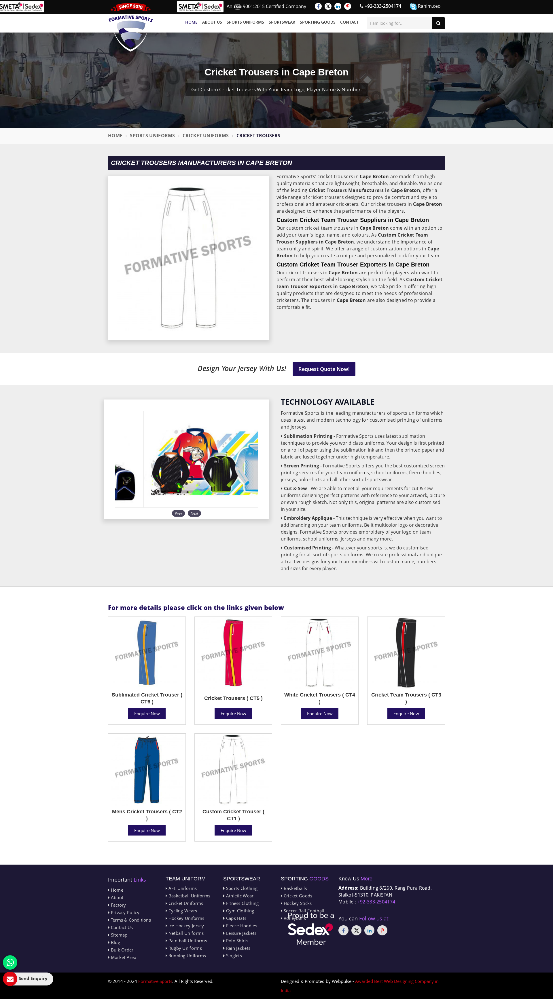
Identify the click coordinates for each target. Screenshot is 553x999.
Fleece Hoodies (241, 925)
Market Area (122, 957)
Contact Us (121, 927)
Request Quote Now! (324, 369)
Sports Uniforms (245, 22)
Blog (114, 942)
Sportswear (282, 22)
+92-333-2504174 (382, 6)
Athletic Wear (239, 896)
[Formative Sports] (131, 27)
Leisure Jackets (240, 933)
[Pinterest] (347, 6)
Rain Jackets (237, 948)
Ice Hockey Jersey (185, 925)
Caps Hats (235, 918)
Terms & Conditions (130, 920)
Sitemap (118, 935)
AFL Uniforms (182, 888)
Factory (117, 905)
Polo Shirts (236, 940)
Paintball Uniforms (187, 940)
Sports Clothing (241, 888)
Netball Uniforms (185, 933)
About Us (212, 22)
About (116, 897)
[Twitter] (328, 6)
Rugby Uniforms (184, 948)
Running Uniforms (186, 955)
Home (191, 22)
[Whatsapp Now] (10, 962)
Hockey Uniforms (185, 918)
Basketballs (294, 888)
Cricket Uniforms (206, 135)
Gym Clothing (239, 911)
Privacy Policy (124, 912)
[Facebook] (318, 6)
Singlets (233, 955)
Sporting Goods (318, 22)
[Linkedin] (337, 6)
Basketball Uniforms (188, 896)
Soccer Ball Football (303, 911)
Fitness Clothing (242, 903)
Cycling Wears (182, 911)
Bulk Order (121, 950)
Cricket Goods (297, 896)
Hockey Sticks (297, 903)
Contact (349, 22)
